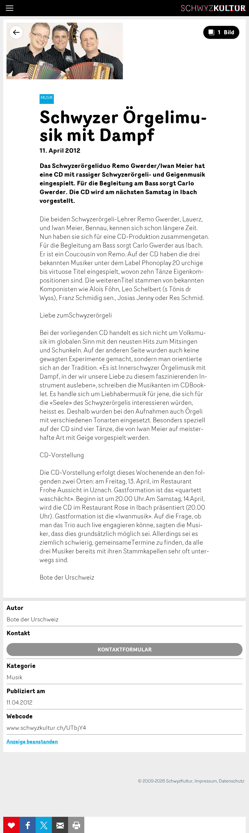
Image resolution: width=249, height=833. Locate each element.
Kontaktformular (125, 649)
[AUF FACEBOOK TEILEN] (27, 825)
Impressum (206, 781)
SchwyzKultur (213, 8)
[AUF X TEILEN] (44, 825)
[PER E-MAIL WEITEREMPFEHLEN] (60, 825)
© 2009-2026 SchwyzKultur (165, 781)
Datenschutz (231, 781)
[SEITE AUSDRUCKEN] (76, 825)
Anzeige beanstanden (32, 741)
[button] (9, 8)
